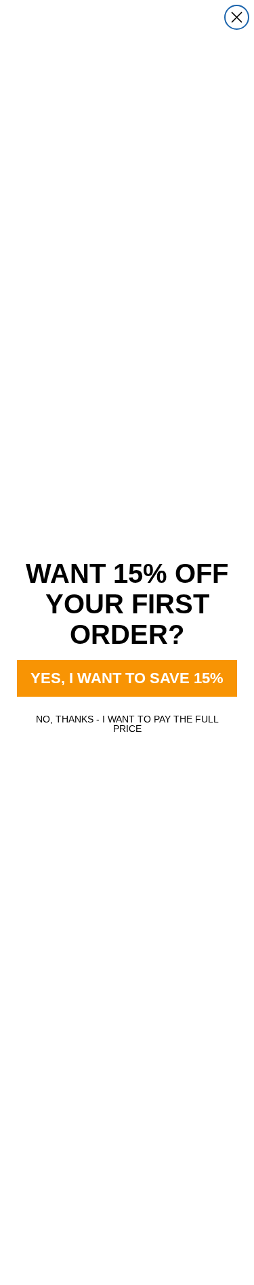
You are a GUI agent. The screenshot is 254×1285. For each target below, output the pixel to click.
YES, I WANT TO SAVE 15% (127, 678)
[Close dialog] (237, 17)
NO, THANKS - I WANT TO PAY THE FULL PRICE (127, 724)
